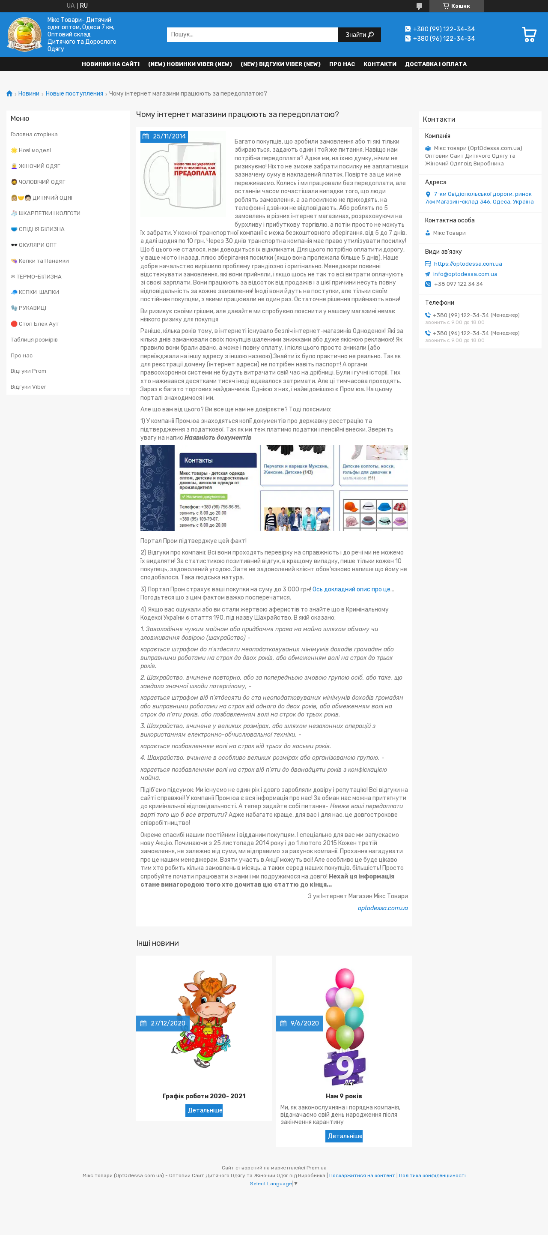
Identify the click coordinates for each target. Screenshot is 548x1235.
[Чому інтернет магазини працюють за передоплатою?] (183, 174)
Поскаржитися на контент (362, 1175)
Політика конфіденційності (432, 1175)
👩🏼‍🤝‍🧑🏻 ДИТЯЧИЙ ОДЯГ (42, 198)
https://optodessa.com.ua (468, 264)
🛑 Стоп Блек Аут (35, 324)
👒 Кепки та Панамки (40, 261)
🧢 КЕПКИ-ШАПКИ (35, 292)
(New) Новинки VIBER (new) (190, 64)
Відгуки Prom (28, 371)
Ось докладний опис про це (351, 589)
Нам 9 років (344, 1096)
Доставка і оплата (436, 64)
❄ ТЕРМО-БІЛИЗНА (36, 276)
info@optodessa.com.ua (465, 274)
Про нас (342, 64)
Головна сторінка (34, 134)
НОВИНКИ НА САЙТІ (111, 64)
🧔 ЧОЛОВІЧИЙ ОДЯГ (38, 182)
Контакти (379, 64)
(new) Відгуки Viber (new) (281, 64)
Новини (28, 93)
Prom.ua (317, 1168)
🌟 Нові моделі (31, 150)
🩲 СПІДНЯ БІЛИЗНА (38, 229)
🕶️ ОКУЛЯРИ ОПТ (34, 245)
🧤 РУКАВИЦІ (28, 308)
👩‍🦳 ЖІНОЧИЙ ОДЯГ (35, 166)
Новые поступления (74, 93)
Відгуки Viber (28, 387)
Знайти (356, 34)
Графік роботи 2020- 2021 (204, 1096)
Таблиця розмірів (34, 339)
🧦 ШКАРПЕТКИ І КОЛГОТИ (45, 213)
